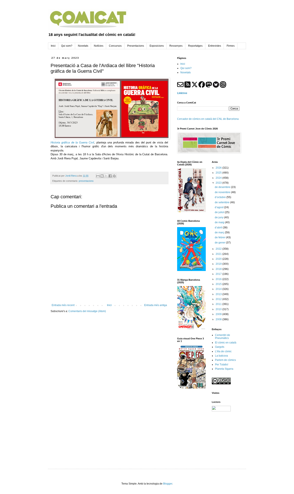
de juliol (220, 212)
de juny (219, 217)
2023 (219, 182)
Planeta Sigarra (224, 368)
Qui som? (186, 68)
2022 (219, 248)
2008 (219, 319)
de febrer (220, 237)
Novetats (185, 72)
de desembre (223, 187)
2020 (219, 258)
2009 (219, 314)
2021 (219, 253)
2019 (219, 263)
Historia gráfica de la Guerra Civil (72, 142)
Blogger (167, 483)
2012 (219, 299)
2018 (219, 269)
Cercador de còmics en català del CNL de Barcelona (208, 118)
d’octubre (220, 197)
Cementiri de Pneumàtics (222, 337)
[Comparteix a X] (106, 176)
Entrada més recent (63, 305)
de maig (220, 222)
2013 (219, 294)
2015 (219, 284)
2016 (219, 279)
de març (220, 232)
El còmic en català (225, 342)
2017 (219, 273)
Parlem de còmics (225, 360)
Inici (109, 305)
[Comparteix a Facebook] (110, 176)
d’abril (219, 227)
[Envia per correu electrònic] (98, 176)
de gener (220, 242)
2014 (219, 289)
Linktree (182, 93)
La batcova (221, 355)
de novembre (223, 192)
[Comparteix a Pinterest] (114, 176)
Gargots (219, 346)
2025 (219, 172)
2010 (219, 309)
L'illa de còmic (223, 351)
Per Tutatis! (221, 364)
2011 (219, 304)
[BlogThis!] (102, 176)
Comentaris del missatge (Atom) (87, 311)
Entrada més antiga (155, 305)
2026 (219, 167)
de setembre (222, 202)
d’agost (219, 207)
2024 (219, 177)
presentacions (86, 181)
